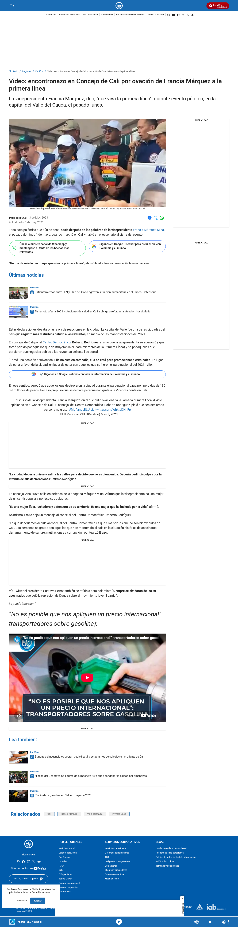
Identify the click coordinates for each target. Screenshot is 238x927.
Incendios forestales (69, 14)
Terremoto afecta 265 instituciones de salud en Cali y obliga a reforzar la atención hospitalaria (93, 311)
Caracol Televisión (68, 853)
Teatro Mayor (65, 879)
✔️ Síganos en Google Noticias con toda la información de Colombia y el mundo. (90, 374)
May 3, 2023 (109, 414)
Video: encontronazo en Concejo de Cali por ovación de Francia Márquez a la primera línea (91, 71)
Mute (196, 922)
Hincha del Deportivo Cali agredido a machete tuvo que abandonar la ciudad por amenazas (91, 776)
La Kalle (63, 861)
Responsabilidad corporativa (170, 853)
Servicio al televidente (115, 849)
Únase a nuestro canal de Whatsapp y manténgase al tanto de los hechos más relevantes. (44, 248)
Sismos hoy (107, 14)
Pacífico (39, 71)
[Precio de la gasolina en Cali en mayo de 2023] (18, 796)
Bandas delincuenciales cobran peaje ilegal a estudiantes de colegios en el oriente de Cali (89, 756)
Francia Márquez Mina (148, 230)
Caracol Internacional (69, 883)
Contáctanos (111, 866)
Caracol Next (65, 892)
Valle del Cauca (94, 814)
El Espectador (65, 875)
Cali (49, 814)
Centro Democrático (57, 342)
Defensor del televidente (117, 853)
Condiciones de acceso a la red (171, 849)
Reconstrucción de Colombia (130, 14)
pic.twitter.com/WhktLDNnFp (110, 409)
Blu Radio (13, 71)
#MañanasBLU (79, 409)
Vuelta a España (156, 14)
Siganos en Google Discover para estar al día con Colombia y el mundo (130, 246)
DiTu (61, 870)
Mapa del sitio (112, 879)
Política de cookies (165, 861)
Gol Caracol (64, 857)
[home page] (119, 5)
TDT (107, 857)
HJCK (61, 866)
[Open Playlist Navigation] (228, 922)
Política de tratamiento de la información (175, 857)
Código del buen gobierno (117, 861)
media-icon (119, 921)
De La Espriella (90, 14)
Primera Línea (119, 814)
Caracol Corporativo (68, 887)
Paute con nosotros (114, 875)
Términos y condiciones (167, 866)
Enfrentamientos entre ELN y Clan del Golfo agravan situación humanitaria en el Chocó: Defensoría (95, 292)
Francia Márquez (69, 814)
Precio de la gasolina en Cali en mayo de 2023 (63, 795)
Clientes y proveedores (116, 870)
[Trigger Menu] (12, 6)
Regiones (26, 71)
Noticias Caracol (67, 849)
